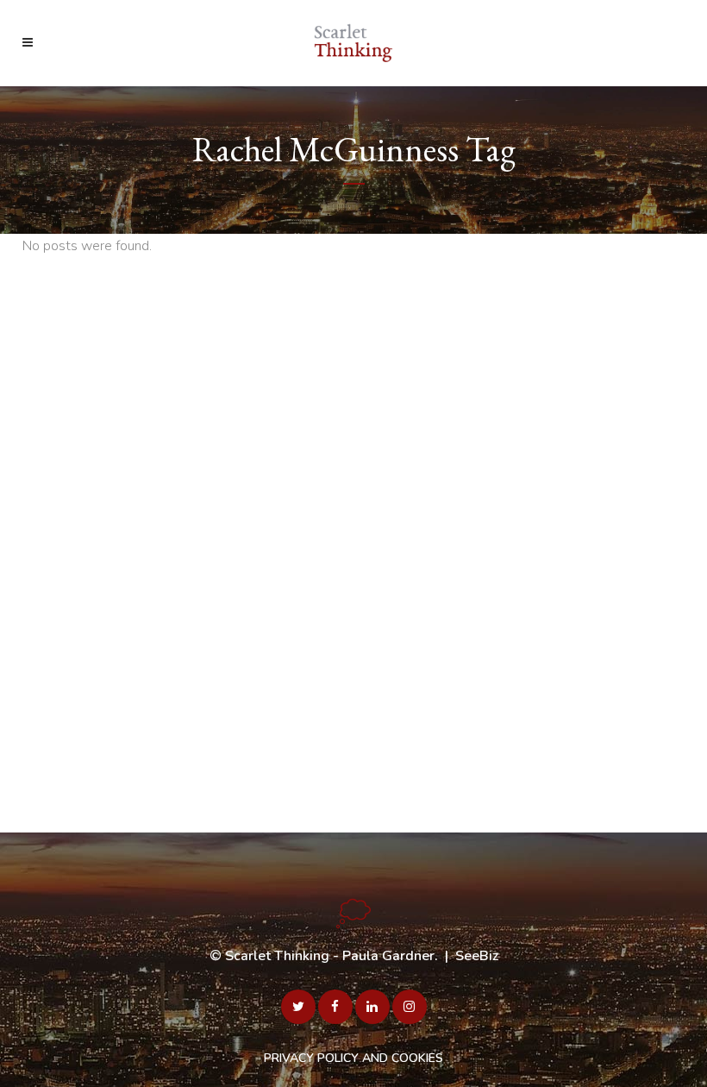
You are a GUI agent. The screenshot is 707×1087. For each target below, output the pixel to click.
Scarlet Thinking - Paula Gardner (330, 955)
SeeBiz (476, 955)
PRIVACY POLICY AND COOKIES (353, 1058)
